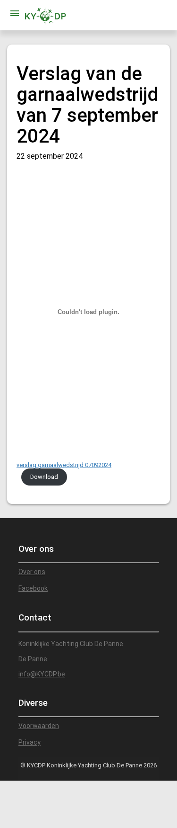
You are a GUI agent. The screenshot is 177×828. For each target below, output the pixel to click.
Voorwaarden (38, 725)
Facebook (33, 588)
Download (44, 476)
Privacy (29, 742)
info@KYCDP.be (41, 674)
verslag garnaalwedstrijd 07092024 (64, 464)
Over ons (31, 572)
